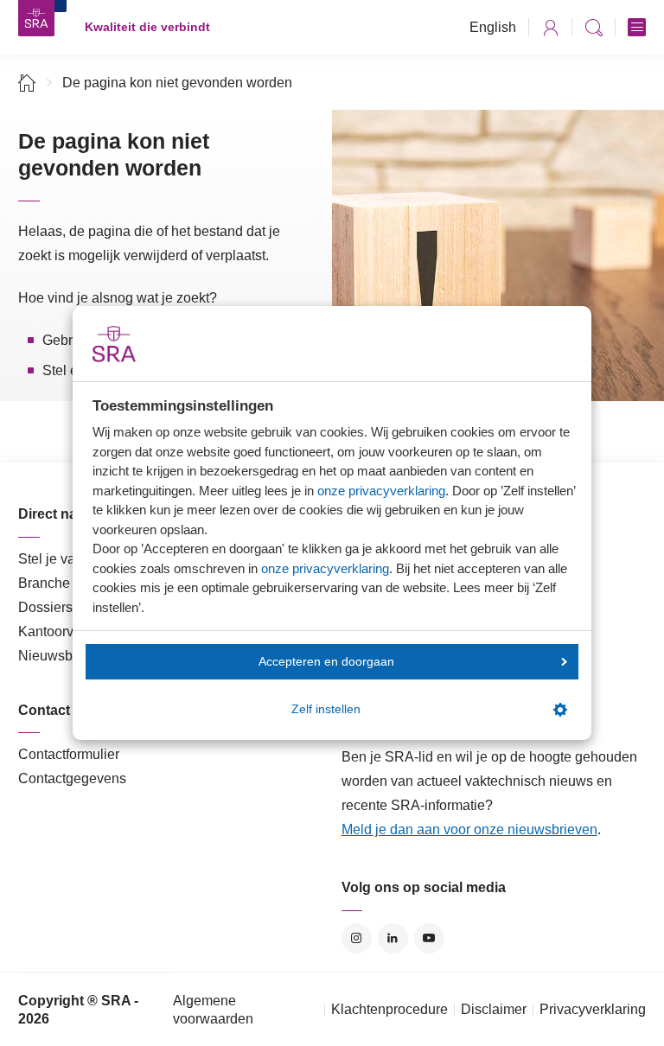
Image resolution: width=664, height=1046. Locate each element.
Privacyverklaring (593, 1009)
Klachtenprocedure (389, 1009)
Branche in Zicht (68, 583)
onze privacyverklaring (381, 490)
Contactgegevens (72, 778)
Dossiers (45, 607)
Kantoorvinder (61, 631)
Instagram (357, 938)
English (492, 27)
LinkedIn (393, 938)
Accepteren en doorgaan (326, 661)
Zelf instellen (326, 709)
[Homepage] (36, 18)
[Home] (27, 82)
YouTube (429, 938)
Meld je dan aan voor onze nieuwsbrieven (469, 829)
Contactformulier (68, 754)
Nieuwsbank (56, 655)
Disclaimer (494, 1009)
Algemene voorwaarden (213, 1009)
